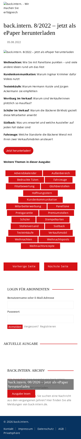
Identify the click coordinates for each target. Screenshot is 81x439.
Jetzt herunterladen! (18, 150)
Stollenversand (29, 226)
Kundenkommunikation (42, 199)
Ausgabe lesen (21, 393)
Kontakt (8, 428)
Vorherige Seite (24, 266)
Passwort (13, 311)
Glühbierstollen (60, 186)
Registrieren (48, 326)
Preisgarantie (24, 213)
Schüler (25, 219)
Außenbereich (61, 173)
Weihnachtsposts (58, 239)
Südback (59, 226)
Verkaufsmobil (58, 232)
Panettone (62, 206)
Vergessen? (31, 326)
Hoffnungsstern (42, 193)
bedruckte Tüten (27, 179)
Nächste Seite (58, 266)
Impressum (25, 428)
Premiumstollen (58, 213)
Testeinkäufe (25, 232)
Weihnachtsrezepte (42, 246)
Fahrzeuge (60, 179)
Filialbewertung (24, 186)
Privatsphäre (12, 433)
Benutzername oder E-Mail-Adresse (30, 298)
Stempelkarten (54, 219)
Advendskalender (25, 173)
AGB (61, 428)
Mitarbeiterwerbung (28, 206)
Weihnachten (23, 239)
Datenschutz (45, 428)
